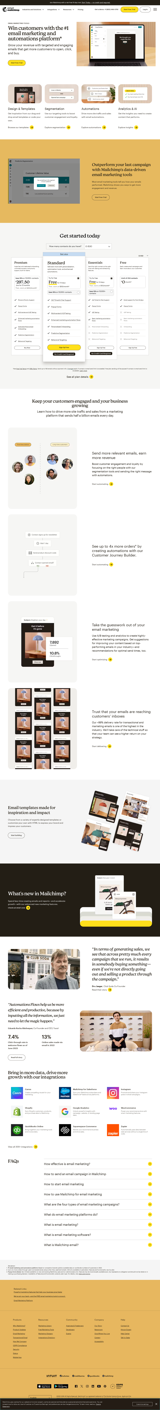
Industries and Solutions (31, 9)
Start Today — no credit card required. (96, 3)
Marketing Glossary (45, 1334)
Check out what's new (16, 908)
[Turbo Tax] (64, 1376)
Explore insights (125, 127)
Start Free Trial (129, 9)
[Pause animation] (82, 63)
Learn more (83, 371)
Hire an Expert (126, 1330)
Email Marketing (19, 1334)
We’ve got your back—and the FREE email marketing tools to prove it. (40, 1296)
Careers (97, 1338)
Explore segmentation (55, 127)
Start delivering (99, 746)
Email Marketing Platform (23, 1301)
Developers (70, 1330)
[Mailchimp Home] (11, 9)
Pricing (80, 9)
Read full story (16, 1057)
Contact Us (125, 1326)
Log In (145, 9)
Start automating (100, 484)
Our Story (98, 1326)
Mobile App (17, 1357)
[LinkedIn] (93, 1387)
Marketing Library (45, 1326)
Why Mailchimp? (19, 1326)
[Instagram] (87, 1387)
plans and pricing (84, 1274)
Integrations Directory (46, 1338)
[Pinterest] (105, 1387)
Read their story (99, 989)
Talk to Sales (125, 1338)
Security (16, 1349)
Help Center (125, 1334)
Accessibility (99, 1341)
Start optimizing (99, 659)
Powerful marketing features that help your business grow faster (38, 1292)
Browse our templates (18, 127)
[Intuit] (52, 1376)
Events (68, 1334)
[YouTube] (99, 1387)
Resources (67, 9)
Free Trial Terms (21, 369)
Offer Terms (33, 369)
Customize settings (142, 1404)
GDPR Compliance (20, 1345)
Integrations (52, 9)
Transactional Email (20, 1338)
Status (15, 1353)
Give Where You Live (102, 1334)
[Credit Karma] (78, 1376)
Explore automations (91, 127)
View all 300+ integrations (20, 1147)
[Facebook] (76, 1387)
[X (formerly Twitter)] (81, 1387)
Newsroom (98, 1330)
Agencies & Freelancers (75, 1326)
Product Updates (19, 1330)
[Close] (156, 1404)
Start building (16, 835)
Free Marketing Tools (46, 1330)
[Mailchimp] (107, 1376)
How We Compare (19, 1341)
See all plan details (77, 376)
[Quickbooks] (93, 1376)
